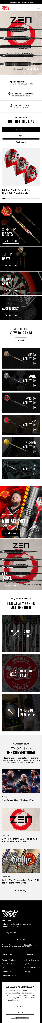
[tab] (21, 129)
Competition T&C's (9, 976)
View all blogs (21, 890)
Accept (20, 1006)
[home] (6, 8)
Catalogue (27, 972)
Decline (20, 1012)
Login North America (31, 960)
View (11, 533)
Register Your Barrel (9, 960)
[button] (38, 8)
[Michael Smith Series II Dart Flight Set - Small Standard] (21, 167)
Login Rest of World (31, 964)
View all (21, 340)
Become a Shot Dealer (32, 968)
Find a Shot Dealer (8, 964)
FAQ (3, 968)
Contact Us (6, 972)
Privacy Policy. (12, 1000)
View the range (11, 585)
